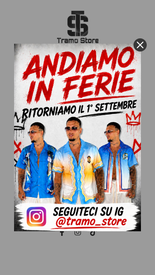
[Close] (140, 45)
